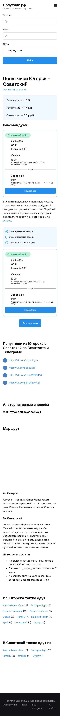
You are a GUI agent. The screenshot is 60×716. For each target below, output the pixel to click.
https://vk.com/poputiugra (23, 360)
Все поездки (30, 323)
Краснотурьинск (15, 611)
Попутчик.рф (14, 5)
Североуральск (41, 611)
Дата (6, 44)
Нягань (23, 616)
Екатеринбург (41, 605)
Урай (7, 622)
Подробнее (30, 191)
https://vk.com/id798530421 (24, 382)
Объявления (10, 704)
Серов (8, 616)
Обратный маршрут (14, 89)
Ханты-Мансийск (15, 605)
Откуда (7, 15)
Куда (5, 29)
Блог (24, 704)
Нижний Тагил (41, 616)
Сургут (39, 622)
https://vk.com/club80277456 (25, 375)
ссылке (7, 220)
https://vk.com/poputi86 (22, 367)
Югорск (23, 655)
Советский (23, 622)
